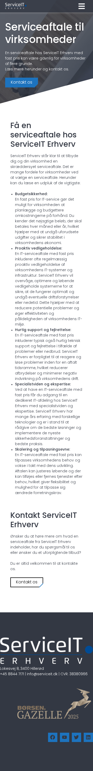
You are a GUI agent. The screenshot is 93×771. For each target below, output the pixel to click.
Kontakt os (21, 82)
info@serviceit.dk (42, 674)
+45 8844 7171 (12, 674)
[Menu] (81, 6)
